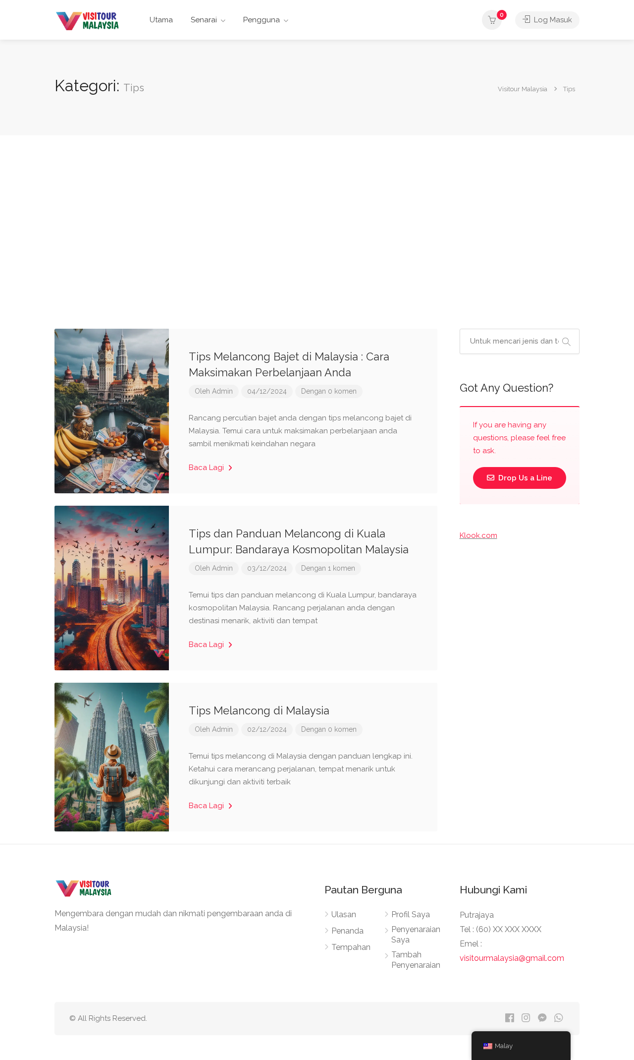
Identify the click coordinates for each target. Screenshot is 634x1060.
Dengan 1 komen (328, 568)
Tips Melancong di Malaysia (259, 710)
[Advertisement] (317, 232)
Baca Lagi (207, 467)
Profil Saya (410, 914)
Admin (222, 391)
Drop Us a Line (524, 477)
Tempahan (350, 947)
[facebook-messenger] (542, 1018)
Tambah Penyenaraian (415, 960)
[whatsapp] (558, 1018)
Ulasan (343, 914)
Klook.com (478, 535)
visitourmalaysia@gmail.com (512, 958)
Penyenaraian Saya (415, 934)
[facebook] (509, 1018)
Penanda (347, 931)
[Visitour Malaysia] (88, 20)
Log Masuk (552, 19)
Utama (161, 19)
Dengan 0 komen (329, 391)
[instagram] (526, 1018)
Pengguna (261, 19)
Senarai (204, 19)
